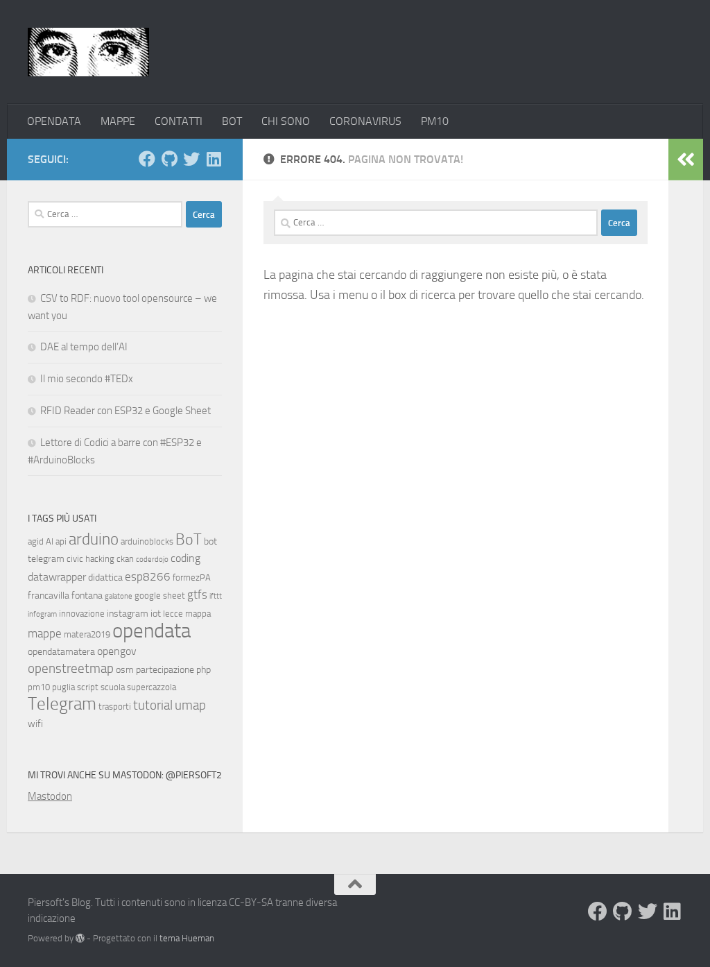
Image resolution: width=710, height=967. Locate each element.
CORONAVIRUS (365, 121)
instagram (127, 613)
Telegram (62, 704)
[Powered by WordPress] (80, 938)
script (87, 687)
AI (49, 541)
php (203, 670)
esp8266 (148, 576)
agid (36, 541)
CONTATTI (178, 121)
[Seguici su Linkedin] (213, 159)
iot (155, 613)
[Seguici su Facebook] (147, 159)
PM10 (435, 121)
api (61, 541)
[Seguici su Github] (169, 159)
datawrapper (57, 576)
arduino (94, 539)
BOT (232, 121)
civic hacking (90, 559)
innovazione (82, 613)
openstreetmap (71, 668)
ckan (125, 559)
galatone (118, 596)
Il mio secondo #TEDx (86, 379)
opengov (117, 651)
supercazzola (151, 687)
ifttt (215, 596)
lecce (173, 613)
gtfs (197, 594)
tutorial (153, 705)
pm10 (39, 687)
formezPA (192, 577)
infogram (42, 614)
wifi (35, 724)
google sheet (160, 595)
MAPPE (118, 121)
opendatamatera (61, 652)
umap (190, 705)
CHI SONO (285, 121)
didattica (105, 577)
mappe (45, 633)
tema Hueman (186, 938)
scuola (113, 687)
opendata (151, 631)
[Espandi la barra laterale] (685, 159)
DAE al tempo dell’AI (84, 347)
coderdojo (152, 559)
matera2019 (87, 634)
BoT (188, 539)
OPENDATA (54, 121)
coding (185, 558)
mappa (198, 613)
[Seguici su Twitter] (191, 159)
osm (125, 670)
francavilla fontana (65, 595)
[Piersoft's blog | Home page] (88, 52)
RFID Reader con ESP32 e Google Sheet (125, 410)
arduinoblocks (147, 541)
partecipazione (165, 670)
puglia (63, 687)
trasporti (114, 706)
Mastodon (50, 796)
